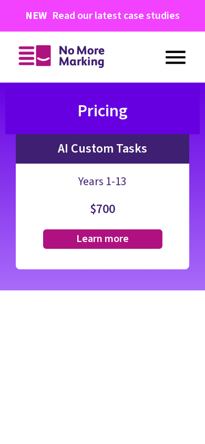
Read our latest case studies (102, 15)
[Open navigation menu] (175, 57)
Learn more (102, 238)
